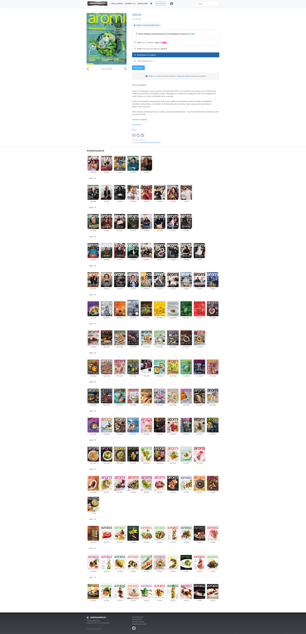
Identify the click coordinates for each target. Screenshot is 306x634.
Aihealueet (142, 4)
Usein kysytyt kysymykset (98, 623)
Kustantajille (138, 622)
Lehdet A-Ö (130, 4)
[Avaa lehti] (93, 162)
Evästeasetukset (139, 624)
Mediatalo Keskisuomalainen (150, 142)
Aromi (134, 130)
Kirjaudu (160, 4)
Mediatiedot (136, 125)
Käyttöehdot (138, 617)
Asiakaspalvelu (93, 621)
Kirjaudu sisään (183, 76)
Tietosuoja (137, 619)
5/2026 (191, 34)
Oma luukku (117, 4)
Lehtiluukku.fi (98, 617)
